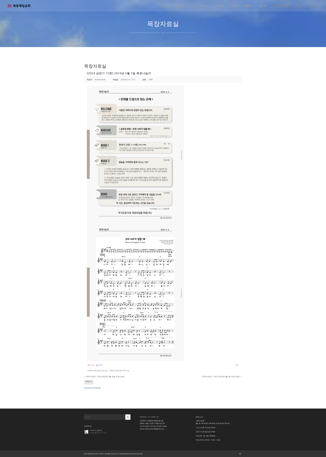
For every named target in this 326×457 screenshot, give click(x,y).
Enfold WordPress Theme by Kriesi (131, 454)
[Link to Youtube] (240, 454)
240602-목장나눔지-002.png (119, 371)
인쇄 (236, 365)
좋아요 (91, 365)
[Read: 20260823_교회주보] (86, 432)
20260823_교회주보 (96, 430)
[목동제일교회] (18, 5)
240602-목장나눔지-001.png (97, 371)
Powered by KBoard (92, 388)
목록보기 (88, 381)
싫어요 (99, 365)
